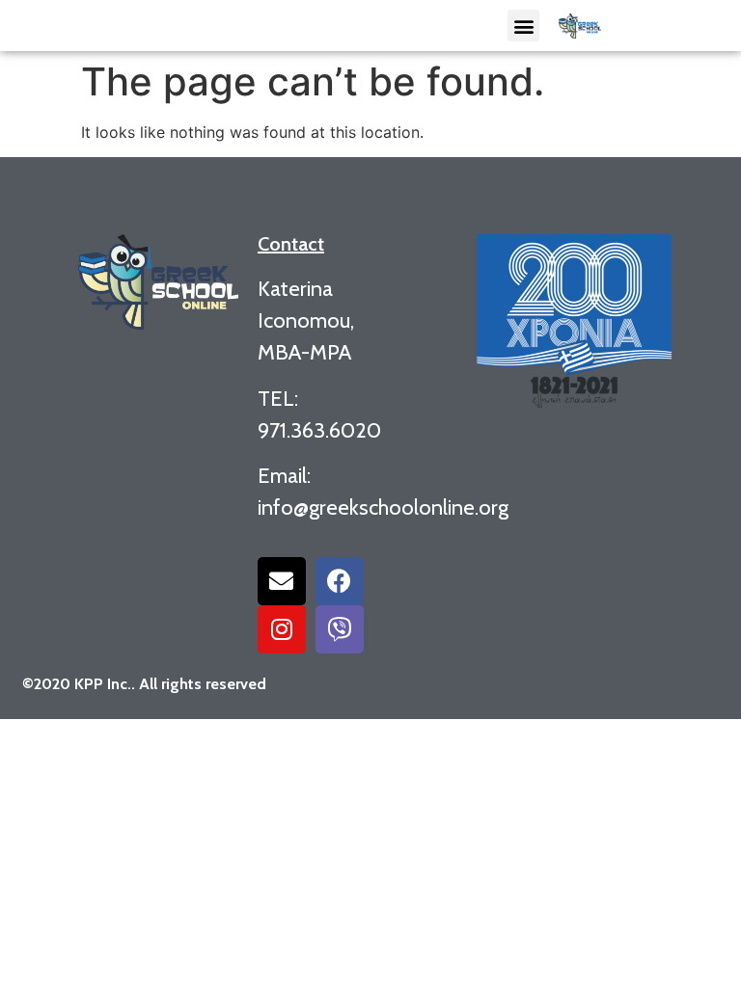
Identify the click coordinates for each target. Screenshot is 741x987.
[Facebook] (340, 581)
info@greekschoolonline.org (383, 507)
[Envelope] (282, 581)
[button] (523, 25)
